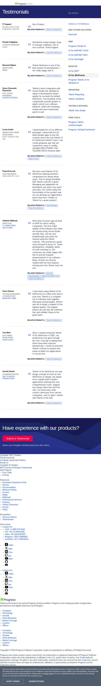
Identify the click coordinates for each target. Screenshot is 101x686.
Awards (5, 616)
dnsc (4, 70)
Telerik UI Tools (33, 159)
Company (6, 611)
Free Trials (7, 472)
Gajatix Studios (10, 98)
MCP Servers (6, 468)
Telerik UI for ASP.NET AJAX (50, 276)
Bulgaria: (16, 537)
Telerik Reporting (52, 205)
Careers (5, 623)
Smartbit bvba (9, 298)
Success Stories (9, 517)
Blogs (5, 495)
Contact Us (7, 527)
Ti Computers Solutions (9, 227)
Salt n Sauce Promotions (8, 377)
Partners (6, 502)
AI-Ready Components (22, 468)
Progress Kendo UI (77, 46)
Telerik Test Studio (76, 110)
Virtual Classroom (10, 505)
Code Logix (7, 340)
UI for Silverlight (75, 59)
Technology (7, 613)
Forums (5, 492)
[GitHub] (6, 562)
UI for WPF (73, 71)
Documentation (9, 487)
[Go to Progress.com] (8, 601)
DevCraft (49, 273)
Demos (5, 485)
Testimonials (7, 519)
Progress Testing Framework (81, 129)
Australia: (16, 539)
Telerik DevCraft (7, 458)
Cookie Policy (48, 673)
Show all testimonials (78, 24)
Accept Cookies (13, 681)
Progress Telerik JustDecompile (76, 123)
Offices (5, 625)
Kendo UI (4, 463)
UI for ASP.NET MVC (78, 55)
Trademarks (85, 658)
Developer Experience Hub (14, 482)
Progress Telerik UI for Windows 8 (78, 81)
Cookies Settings (36, 681)
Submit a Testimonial (17, 438)
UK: (15, 532)
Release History (9, 490)
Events (5, 507)
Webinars (6, 497)
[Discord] (6, 565)
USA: (15, 529)
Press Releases (9, 618)
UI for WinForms (76, 75)
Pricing (5, 475)
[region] (50, 676)
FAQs (4, 510)
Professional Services (12, 500)
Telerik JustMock (76, 99)
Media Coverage (9, 620)
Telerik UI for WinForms (54, 29)
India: (15, 534)
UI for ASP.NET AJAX (78, 50)
